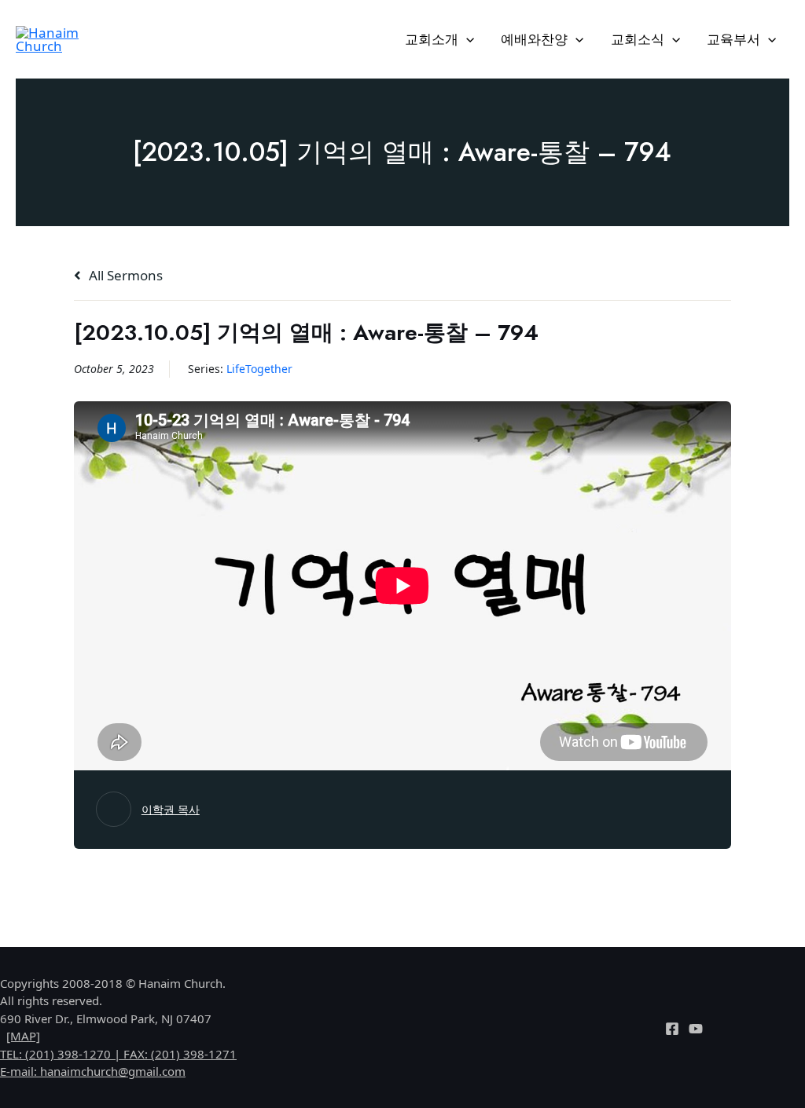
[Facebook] (672, 1029)
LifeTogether (259, 368)
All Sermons (124, 275)
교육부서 (733, 39)
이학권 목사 (171, 809)
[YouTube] (696, 1029)
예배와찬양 (534, 39)
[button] (466, 39)
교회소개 (431, 39)
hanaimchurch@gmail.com (113, 1071)
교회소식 (637, 39)
